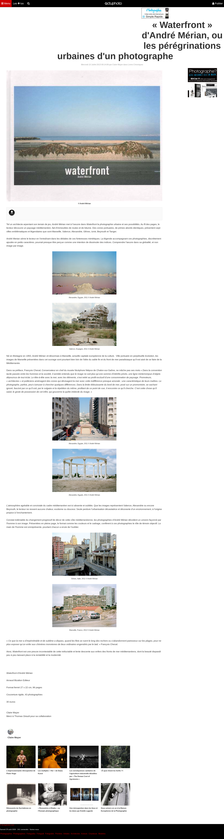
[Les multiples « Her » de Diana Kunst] (52, 757)
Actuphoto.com (8, 825)
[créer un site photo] (202, 97)
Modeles (101, 834)
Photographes (6, 834)
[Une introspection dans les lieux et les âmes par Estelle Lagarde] (84, 794)
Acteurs (84, 834)
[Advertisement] (97, 24)
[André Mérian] (12, 215)
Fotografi (40, 834)
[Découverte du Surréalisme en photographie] (21, 794)
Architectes (75, 834)
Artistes (66, 834)
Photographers (19, 834)
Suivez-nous (34, 829)
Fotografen (49, 834)
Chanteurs (93, 834)
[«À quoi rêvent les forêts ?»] (115, 757)
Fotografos (31, 834)
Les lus (18, 3)
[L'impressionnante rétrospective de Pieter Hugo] (21, 757)
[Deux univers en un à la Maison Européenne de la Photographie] (115, 794)
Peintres (58, 834)
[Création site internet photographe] (155, 18)
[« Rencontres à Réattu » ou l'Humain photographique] (52, 794)
